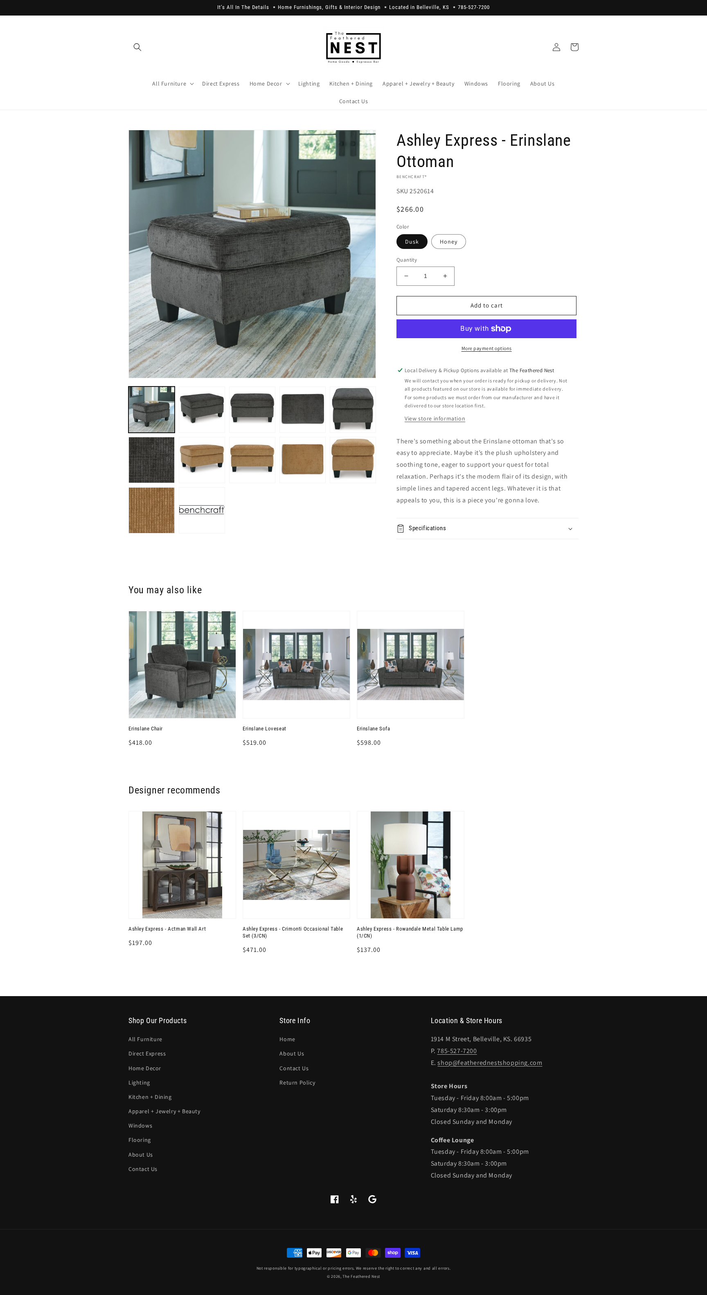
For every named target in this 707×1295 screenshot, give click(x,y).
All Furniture (145, 1039)
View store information (435, 418)
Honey (448, 241)
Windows (140, 1125)
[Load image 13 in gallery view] (202, 510)
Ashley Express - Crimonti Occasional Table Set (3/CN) (293, 932)
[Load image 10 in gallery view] (302, 460)
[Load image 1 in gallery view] (151, 409)
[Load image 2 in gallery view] (202, 409)
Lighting (139, 1082)
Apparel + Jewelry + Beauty (164, 1111)
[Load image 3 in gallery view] (252, 409)
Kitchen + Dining (150, 1097)
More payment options (487, 348)
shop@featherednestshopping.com (489, 1062)
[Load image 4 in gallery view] (302, 409)
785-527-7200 (457, 1050)
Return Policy (297, 1082)
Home (287, 1039)
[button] (137, 47)
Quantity (406, 259)
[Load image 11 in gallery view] (353, 460)
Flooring (139, 1140)
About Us (140, 1154)
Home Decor (144, 1068)
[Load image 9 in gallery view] (252, 460)
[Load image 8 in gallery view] (202, 460)
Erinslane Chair (145, 728)
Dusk (412, 241)
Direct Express (147, 1053)
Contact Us (143, 1169)
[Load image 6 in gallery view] (151, 460)
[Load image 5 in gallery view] (353, 409)
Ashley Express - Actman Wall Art (167, 929)
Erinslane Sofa (373, 728)
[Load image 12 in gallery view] (151, 510)
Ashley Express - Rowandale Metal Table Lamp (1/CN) (410, 932)
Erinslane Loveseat (264, 728)
